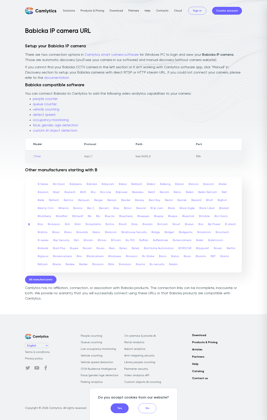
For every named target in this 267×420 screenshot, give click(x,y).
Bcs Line (105, 192)
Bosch (123, 224)
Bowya (189, 224)
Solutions (69, 10)
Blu (98, 216)
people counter (45, 99)
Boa (40, 224)
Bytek (135, 248)
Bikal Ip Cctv (46, 208)
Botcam (162, 224)
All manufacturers (40, 279)
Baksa (123, 184)
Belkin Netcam (207, 192)
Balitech (136, 184)
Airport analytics (134, 349)
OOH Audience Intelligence (98, 369)
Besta (169, 200)
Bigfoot (222, 200)
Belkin (190, 192)
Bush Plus (59, 248)
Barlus (175, 256)
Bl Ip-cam (157, 208)
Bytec (123, 248)
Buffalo (143, 240)
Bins (79, 256)
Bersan (112, 200)
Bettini (231, 248)
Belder (83, 264)
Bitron (128, 208)
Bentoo (68, 200)
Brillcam (43, 264)
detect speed (44, 115)
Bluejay (158, 216)
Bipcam (104, 208)
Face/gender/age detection (99, 375)
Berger (98, 200)
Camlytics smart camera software (112, 55)
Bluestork (188, 216)
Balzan (179, 184)
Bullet (199, 240)
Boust (176, 224)
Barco (163, 256)
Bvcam (87, 248)
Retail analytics (134, 342)
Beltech (54, 200)
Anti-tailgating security (139, 355)
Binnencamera (62, 256)
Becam (164, 192)
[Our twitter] (27, 368)
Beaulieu (137, 192)
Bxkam (173, 264)
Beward (196, 200)
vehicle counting (46, 109)
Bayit (56, 192)
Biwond (141, 208)
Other (37, 156)
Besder (125, 200)
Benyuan (84, 200)
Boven (218, 248)
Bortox (110, 224)
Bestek (182, 200)
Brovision (131, 256)
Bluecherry (126, 216)
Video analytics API (136, 375)
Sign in (197, 10)
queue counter (45, 104)
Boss (135, 224)
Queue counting (91, 342)
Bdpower (121, 192)
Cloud (178, 10)
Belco (177, 192)
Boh (67, 224)
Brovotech (222, 232)
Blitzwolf (77, 216)
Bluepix (172, 216)
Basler (223, 184)
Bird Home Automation (159, 248)
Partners (133, 10)
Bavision (43, 192)
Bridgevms (186, 232)
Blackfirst (62, 216)
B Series (43, 184)
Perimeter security (136, 369)
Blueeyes (143, 216)
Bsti (76, 240)
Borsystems (93, 224)
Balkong (165, 184)
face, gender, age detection (55, 125)
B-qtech (230, 224)
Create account (227, 10)
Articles (197, 349)
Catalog (198, 371)
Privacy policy (34, 358)
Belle (41, 200)
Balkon (151, 184)
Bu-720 (130, 240)
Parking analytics (92, 382)
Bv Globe (148, 256)
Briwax (57, 264)
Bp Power (214, 224)
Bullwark (43, 248)
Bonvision (125, 264)
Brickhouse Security (134, 232)
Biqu (116, 208)
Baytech (70, 192)
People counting (91, 336)
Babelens (76, 184)
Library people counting (139, 362)
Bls (89, 216)
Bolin (78, 224)
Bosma (140, 264)
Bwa (112, 248)
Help (148, 10)
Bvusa (100, 248)
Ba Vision (59, 184)
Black (171, 208)
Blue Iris (110, 216)
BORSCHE (184, 248)
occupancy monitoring (51, 120)
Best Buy (154, 200)
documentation (56, 78)
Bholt (209, 200)
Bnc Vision (221, 216)
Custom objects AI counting (142, 382)
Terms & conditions (37, 352)
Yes (119, 408)
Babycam (108, 184)
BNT (213, 256)
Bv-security (157, 264)
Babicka (92, 184)
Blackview (114, 256)
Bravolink (82, 232)
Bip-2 (90, 208)
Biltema (63, 208)
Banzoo (194, 184)
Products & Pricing (92, 10)
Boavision (54, 224)
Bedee (70, 264)
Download (116, 10)
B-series (43, 240)
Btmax (102, 240)
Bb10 (83, 192)
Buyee (74, 248)
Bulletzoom (215, 240)
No (147, 408)
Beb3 (151, 192)
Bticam (88, 240)
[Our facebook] (45, 368)
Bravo (68, 232)
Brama (224, 256)
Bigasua (43, 256)
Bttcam (116, 240)
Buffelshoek (160, 240)
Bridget (169, 232)
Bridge (155, 232)
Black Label (206, 208)
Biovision (98, 264)
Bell (224, 192)
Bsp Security (61, 240)
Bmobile (204, 216)
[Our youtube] (36, 368)
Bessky (139, 200)
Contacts (162, 10)
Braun (56, 232)
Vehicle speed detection (97, 362)
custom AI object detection (55, 130)
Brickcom (111, 232)
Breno (96, 232)
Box (200, 224)
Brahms (42, 232)
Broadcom (204, 232)
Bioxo (187, 256)
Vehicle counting (91, 355)
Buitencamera (182, 240)
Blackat (224, 208)
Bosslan (147, 224)
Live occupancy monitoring (98, 349)
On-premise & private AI (140, 336)
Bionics (77, 208)
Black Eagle (187, 208)
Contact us (200, 378)
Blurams (201, 256)
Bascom (208, 184)
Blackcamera (95, 256)
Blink (111, 264)
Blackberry (44, 216)
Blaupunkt (202, 248)
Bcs (93, 192)
